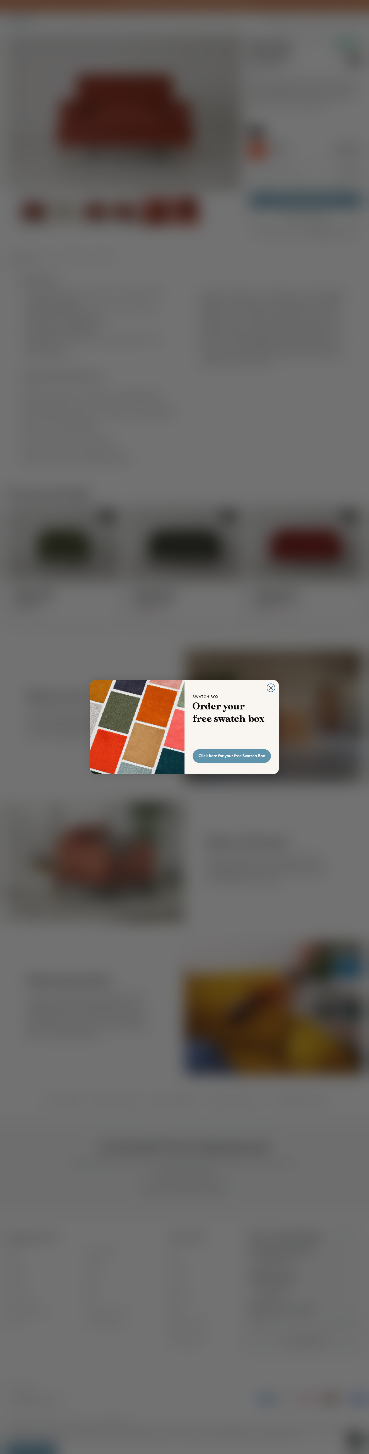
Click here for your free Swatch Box (232, 756)
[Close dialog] (271, 688)
